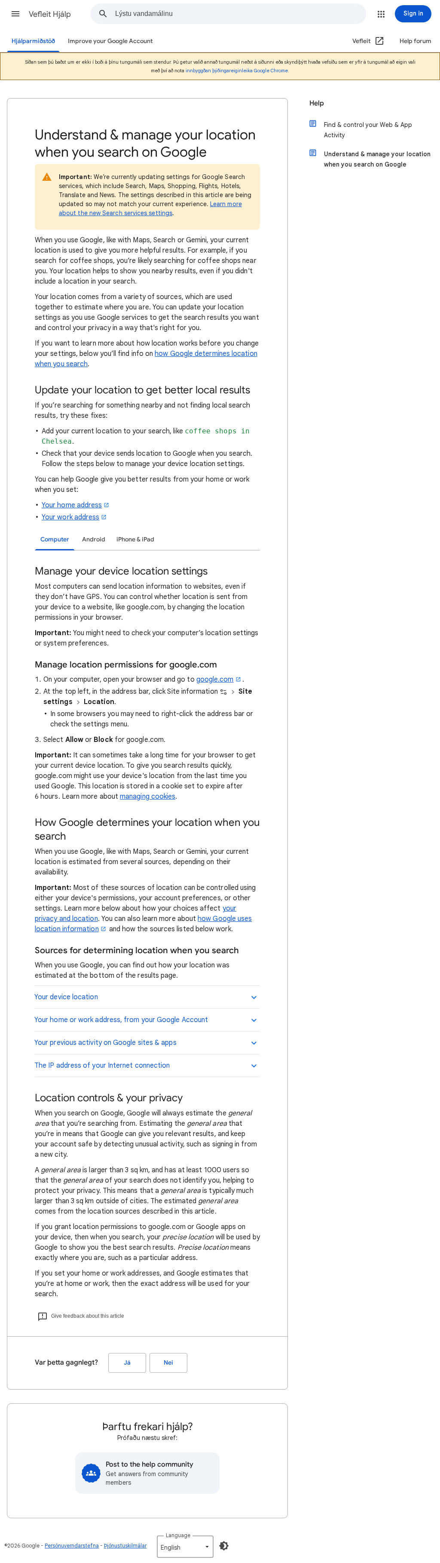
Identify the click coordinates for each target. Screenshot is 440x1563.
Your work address (70, 517)
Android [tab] (93, 539)
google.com (215, 679)
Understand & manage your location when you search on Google (377, 159)
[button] (15, 13)
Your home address (72, 505)
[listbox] (185, 1546)
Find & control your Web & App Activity (368, 130)
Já (127, 1362)
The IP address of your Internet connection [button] (102, 1065)
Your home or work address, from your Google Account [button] (121, 1020)
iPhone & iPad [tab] (135, 539)
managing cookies (147, 796)
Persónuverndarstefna (72, 1545)
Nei (168, 1362)
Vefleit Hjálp (50, 14)
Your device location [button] (66, 997)
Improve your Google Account (110, 41)
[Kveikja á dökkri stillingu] (224, 1545)
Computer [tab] (54, 539)
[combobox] (240, 14)
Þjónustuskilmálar (125, 1545)
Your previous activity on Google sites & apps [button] (105, 1042)
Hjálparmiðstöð (33, 41)
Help (316, 103)
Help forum (415, 41)
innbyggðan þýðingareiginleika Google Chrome (237, 71)
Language (178, 1535)
